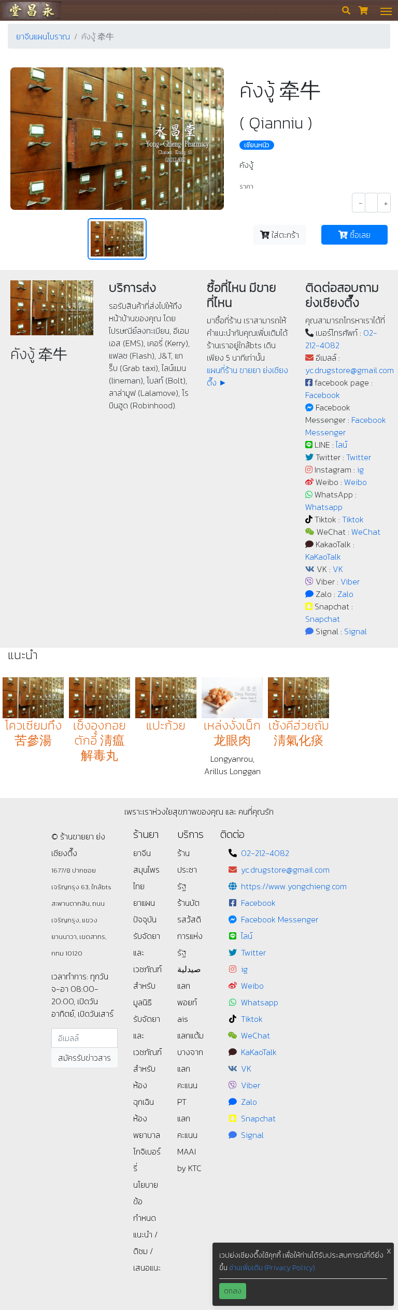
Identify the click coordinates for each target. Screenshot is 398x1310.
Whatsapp (324, 507)
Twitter (358, 457)
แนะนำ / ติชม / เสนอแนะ (147, 1251)
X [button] (389, 1251)
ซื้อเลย (359, 235)
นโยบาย (145, 1184)
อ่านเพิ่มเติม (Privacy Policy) (272, 1267)
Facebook (322, 395)
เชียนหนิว (256, 145)
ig (360, 469)
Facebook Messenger (279, 919)
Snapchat (322, 619)
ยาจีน (142, 853)
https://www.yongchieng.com (294, 886)
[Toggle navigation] (386, 10)
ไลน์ (341, 444)
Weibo (355, 482)
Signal (355, 631)
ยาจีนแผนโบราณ (43, 36)
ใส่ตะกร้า (284, 235)
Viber (350, 581)
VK (338, 569)
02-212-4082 (265, 853)
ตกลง (232, 1291)
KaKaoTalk (323, 556)
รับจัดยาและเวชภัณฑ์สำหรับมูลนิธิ (147, 969)
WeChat (365, 531)
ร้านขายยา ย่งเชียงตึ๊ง (31, 10)
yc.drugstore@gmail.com (349, 370)
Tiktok (353, 519)
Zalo (345, 594)
